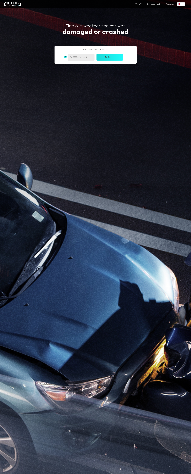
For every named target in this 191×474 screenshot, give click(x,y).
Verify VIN (139, 4)
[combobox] (181, 4)
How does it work (153, 4)
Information (169, 4)
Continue (108, 57)
